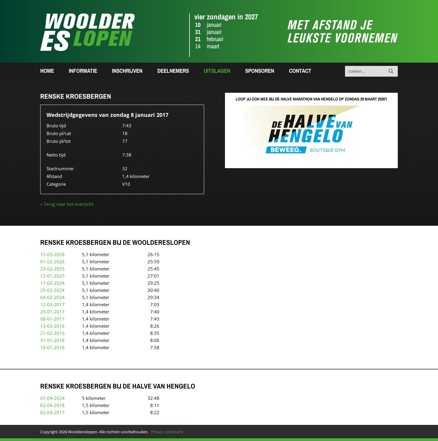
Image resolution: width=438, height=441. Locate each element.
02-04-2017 (52, 412)
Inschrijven (127, 71)
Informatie (83, 71)
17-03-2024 (52, 283)
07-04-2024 (52, 398)
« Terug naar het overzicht (66, 204)
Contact (300, 71)
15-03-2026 (52, 254)
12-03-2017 (52, 304)
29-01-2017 (52, 312)
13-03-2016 (52, 326)
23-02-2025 (52, 269)
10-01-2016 (52, 347)
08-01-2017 (52, 319)
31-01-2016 (52, 340)
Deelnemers (173, 71)
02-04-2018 (52, 405)
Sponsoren (259, 71)
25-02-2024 (52, 290)
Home (47, 71)
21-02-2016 (52, 333)
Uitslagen (217, 71)
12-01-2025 (52, 276)
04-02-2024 (52, 297)
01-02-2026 (52, 261)
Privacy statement (167, 431)
